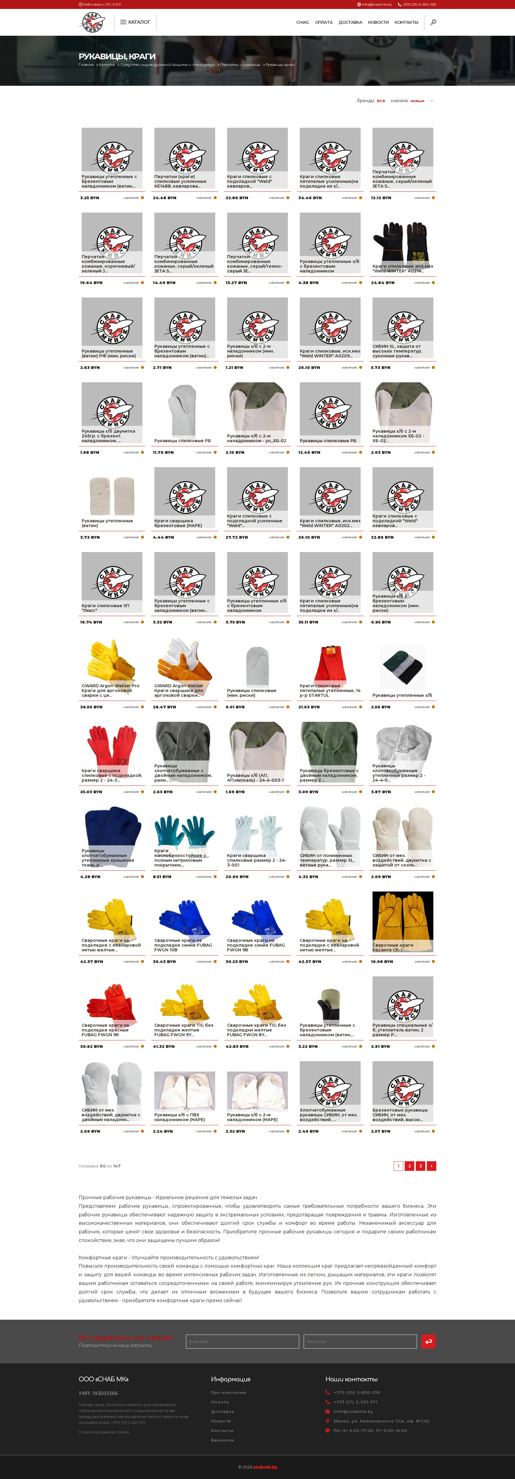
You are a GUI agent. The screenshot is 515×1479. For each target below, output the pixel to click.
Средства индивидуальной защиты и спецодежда (168, 65)
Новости (378, 22)
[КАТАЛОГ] (124, 21)
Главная (86, 65)
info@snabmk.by (377, 4)
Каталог (107, 65)
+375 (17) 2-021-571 (356, 1401)
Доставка (350, 22)
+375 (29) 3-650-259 (419, 4)
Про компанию (229, 1392)
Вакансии (222, 1440)
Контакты (406, 22)
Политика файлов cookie (104, 1432)
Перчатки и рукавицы (240, 65)
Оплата (324, 22)
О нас (302, 22)
